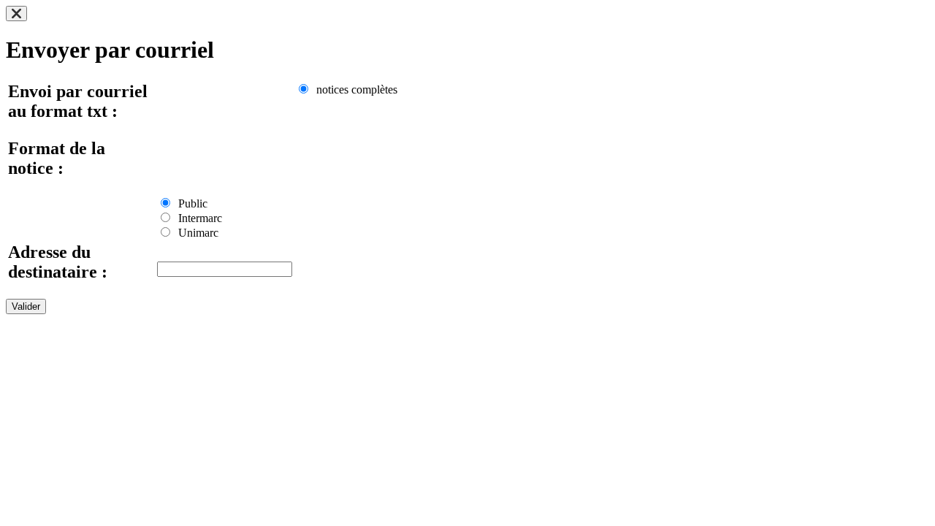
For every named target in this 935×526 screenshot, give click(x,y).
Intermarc (197, 218)
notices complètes (353, 89)
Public (189, 203)
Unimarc (195, 232)
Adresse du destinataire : (57, 262)
